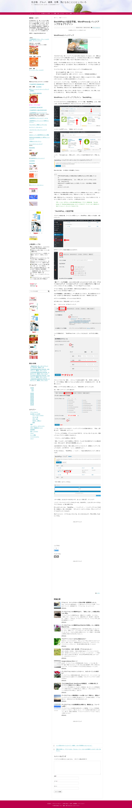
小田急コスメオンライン (35, 141)
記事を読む (64, 608)
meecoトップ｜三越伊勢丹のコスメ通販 (39, 134)
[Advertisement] (65, 532)
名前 (55, 776)
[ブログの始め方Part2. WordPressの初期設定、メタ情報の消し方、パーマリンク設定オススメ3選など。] (57, 686)
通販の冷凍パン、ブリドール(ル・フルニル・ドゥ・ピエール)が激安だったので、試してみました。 (78, 750)
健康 (34, 422)
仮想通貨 (32, 429)
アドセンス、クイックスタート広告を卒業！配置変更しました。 (79, 602)
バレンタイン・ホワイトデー (79, 13)
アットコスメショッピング (35, 144)
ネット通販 (53, 13)
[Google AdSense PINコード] (57, 664)
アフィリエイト (96, 27)
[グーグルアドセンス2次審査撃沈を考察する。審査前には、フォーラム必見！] (57, 707)
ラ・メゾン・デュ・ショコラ (36, 70)
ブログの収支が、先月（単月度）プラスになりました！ (77, 649)
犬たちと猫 (35, 417)
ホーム (31, 13)
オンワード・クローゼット (35, 127)
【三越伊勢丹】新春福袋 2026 (36, 84)
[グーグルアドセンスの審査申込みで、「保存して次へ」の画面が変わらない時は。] (57, 614)
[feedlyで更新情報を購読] (55, 556)
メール (56, 781)
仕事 (71, 803)
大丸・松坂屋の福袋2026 (35, 93)
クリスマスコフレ (34, 436)
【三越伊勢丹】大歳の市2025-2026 (38, 110)
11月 (32, 389)
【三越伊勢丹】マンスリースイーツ (38, 112)
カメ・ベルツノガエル (38, 415)
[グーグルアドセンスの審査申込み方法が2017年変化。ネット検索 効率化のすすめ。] (57, 628)
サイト (55, 786)
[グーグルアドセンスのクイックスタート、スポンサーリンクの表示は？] (57, 674)
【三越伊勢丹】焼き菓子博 (35, 107)
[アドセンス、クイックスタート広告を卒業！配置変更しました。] (57, 605)
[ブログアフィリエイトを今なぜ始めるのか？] (57, 641)
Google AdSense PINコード (69, 661)
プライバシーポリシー (57, 803)
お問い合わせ (65, 803)
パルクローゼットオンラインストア (38, 129)
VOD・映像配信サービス (36, 428)
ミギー (98, 593)
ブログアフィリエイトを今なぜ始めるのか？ (74, 639)
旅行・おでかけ (60, 13)
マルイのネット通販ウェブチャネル (38, 124)
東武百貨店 (32, 147)
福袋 (71, 13)
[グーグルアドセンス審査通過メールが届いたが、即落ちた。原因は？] (57, 698)
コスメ (32, 438)
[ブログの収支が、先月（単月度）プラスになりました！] (57, 652)
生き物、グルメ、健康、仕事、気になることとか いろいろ (58, 2)
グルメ (67, 13)
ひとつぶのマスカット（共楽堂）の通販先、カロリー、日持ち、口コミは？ (39, 255)
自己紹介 (49, 803)
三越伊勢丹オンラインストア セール (38, 118)
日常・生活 (35, 419)
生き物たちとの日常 (45, 13)
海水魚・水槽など (37, 420)
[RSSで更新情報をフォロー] (58, 556)
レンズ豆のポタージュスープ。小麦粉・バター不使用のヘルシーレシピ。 (74, 745)
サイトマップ (37, 13)
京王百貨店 (38, 86)
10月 (32, 390)
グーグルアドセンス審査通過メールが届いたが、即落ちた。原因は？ (81, 695)
